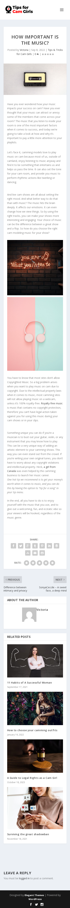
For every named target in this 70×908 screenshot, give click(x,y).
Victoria (24, 50)
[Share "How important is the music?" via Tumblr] (35, 545)
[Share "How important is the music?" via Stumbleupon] (27, 553)
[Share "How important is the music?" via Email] (35, 553)
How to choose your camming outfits (32, 730)
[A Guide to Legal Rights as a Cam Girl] (35, 756)
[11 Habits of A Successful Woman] (35, 661)
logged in (24, 878)
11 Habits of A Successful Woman (29, 682)
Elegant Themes (34, 895)
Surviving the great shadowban (28, 834)
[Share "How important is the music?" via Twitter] (20, 545)
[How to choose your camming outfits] (35, 708)
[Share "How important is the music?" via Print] (42, 553)
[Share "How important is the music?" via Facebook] (13, 545)
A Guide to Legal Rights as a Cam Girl (32, 778)
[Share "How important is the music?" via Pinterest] (42, 545)
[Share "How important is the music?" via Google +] (27, 545)
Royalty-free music (52, 403)
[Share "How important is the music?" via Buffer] (56, 545)
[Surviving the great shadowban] (35, 808)
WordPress (35, 899)
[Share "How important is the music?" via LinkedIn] (49, 545)
